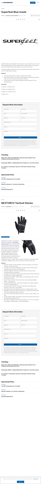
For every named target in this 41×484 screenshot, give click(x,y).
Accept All (20, 481)
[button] (2, 2)
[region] (20, 480)
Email (5, 113)
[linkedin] (18, 19)
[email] (24, 19)
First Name (6, 109)
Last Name (23, 109)
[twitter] (20, 19)
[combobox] (20, 128)
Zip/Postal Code (7, 122)
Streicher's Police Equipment (12, 15)
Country (6, 126)
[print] (39, 19)
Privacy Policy (35, 478)
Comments (6, 131)
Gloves (2, 199)
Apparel (2, 8)
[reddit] (22, 19)
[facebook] (16, 19)
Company (6, 117)
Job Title (23, 117)
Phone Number (24, 113)
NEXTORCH (8, 206)
